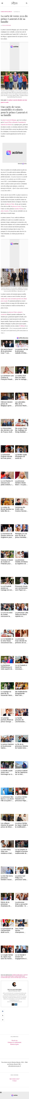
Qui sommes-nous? (14, 1079)
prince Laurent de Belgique (9, 120)
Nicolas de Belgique (16, 977)
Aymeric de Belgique (17, 975)
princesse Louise (16, 206)
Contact (15, 1081)
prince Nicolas (19, 208)
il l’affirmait (22, 326)
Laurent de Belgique (19, 976)
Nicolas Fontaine (6, 25)
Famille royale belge (6, 11)
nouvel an (24, 977)
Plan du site (14, 1040)
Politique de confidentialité (14, 1042)
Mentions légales (14, 1044)
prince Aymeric (5, 211)
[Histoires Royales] (14, 3)
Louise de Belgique (5, 977)
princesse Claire (10, 204)
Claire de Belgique (9, 976)
